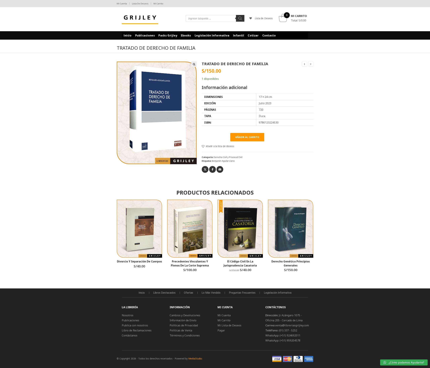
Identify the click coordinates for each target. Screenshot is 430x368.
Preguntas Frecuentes (242, 292)
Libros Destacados (164, 292)
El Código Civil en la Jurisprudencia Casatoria (240, 263)
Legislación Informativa (277, 292)
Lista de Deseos (140, 3)
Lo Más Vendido (211, 292)
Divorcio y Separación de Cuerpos (139, 261)
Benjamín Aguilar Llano (223, 160)
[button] (194, 64)
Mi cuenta (122, 3)
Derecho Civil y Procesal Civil (228, 157)
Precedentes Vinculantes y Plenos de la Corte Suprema (190, 263)
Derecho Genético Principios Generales (290, 263)
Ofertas (188, 292)
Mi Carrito (158, 3)
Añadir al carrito (247, 137)
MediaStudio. (195, 358)
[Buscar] (240, 18)
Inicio (142, 292)
